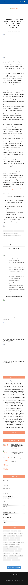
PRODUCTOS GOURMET (9, 512)
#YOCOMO (6, 480)
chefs (9, 535)
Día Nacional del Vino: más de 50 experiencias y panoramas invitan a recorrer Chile (17, 452)
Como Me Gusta (15, 248)
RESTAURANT (18, 551)
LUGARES (5, 506)
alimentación (7, 531)
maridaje (11, 546)
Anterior (7, 370)
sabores (17, 553)
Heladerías (5, 504)
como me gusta (7, 233)
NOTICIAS (14, 17)
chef (5, 535)
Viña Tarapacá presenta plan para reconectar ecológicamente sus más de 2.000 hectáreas (13, 317)
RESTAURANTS (7, 517)
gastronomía (12, 544)
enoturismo (12, 542)
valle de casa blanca (8, 235)
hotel (18, 544)
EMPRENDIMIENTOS (8, 496)
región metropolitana (9, 551)
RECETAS (5, 514)
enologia (6, 542)
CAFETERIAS (6, 483)
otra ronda (14, 233)
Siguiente (21, 370)
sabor (12, 553)
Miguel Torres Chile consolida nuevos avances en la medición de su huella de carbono (17, 445)
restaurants (7, 553)
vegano (16, 555)
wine (19, 235)
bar (12, 531)
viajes (21, 555)
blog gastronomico (8, 231)
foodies (5, 544)
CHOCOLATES (6, 488)
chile (15, 231)
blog (20, 531)
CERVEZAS (5, 485)
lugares (5, 546)
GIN (4, 501)
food (22, 542)
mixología (17, 546)
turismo (11, 555)
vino (16, 235)
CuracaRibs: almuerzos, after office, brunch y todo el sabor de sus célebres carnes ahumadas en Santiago (17, 459)
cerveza (20, 533)
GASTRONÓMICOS (7, 499)
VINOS (4, 522)
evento (18, 542)
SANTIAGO (6, 555)
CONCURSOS (6, 491)
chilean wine (21, 231)
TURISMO (5, 520)
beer (16, 531)
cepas (15, 533)
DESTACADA (6, 493)
